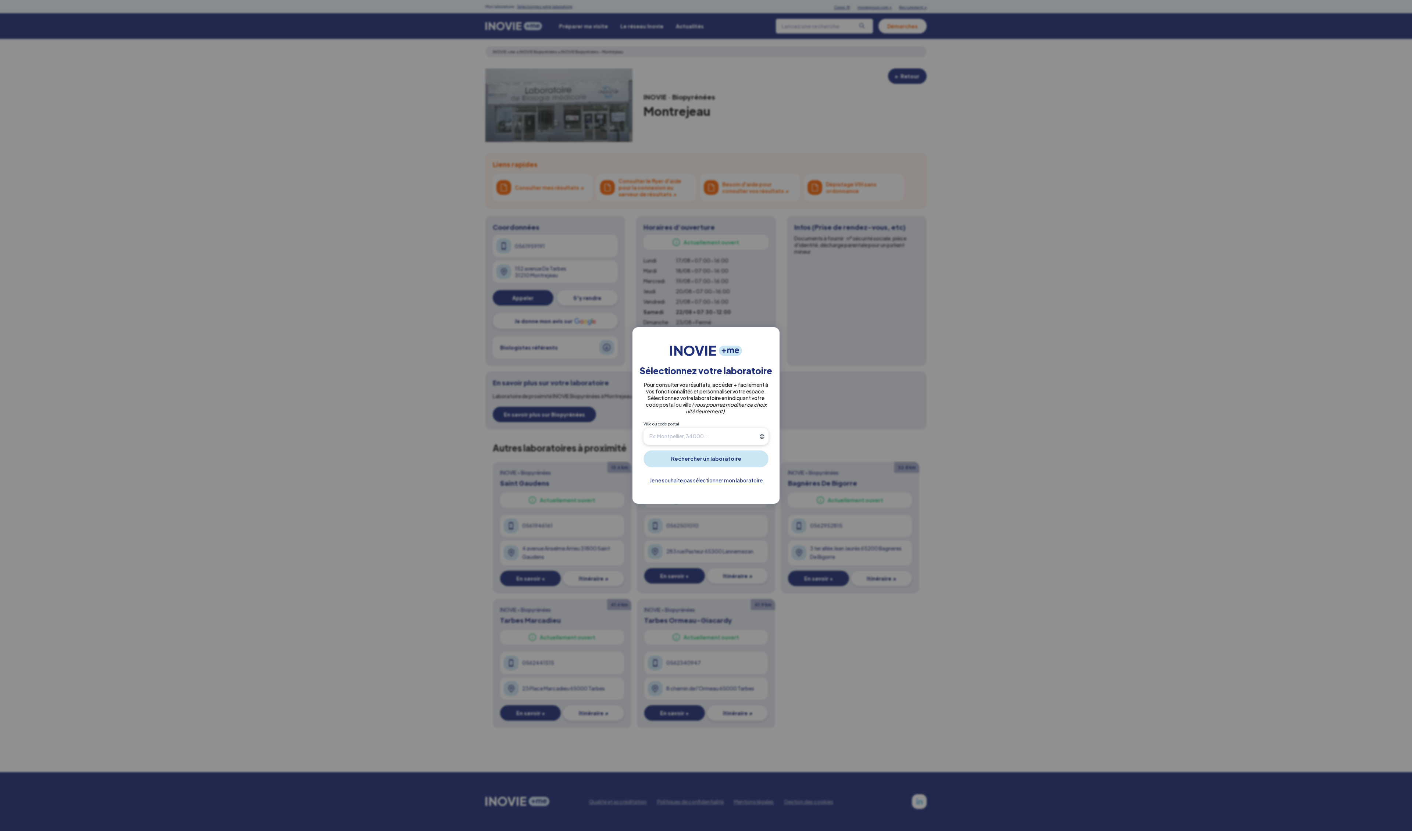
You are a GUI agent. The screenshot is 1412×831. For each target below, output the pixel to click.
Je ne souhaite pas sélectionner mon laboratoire (706, 480)
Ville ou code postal (661, 424)
